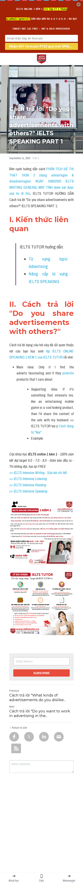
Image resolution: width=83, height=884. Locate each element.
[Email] (59, 737)
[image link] (41, 58)
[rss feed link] (16, 748)
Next (11, 706)
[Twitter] (29, 737)
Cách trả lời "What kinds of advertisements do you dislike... (37, 697)
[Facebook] (14, 737)
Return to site (19, 727)
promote (68, 373)
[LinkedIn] (44, 737)
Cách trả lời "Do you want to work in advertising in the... (39, 713)
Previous (14, 690)
